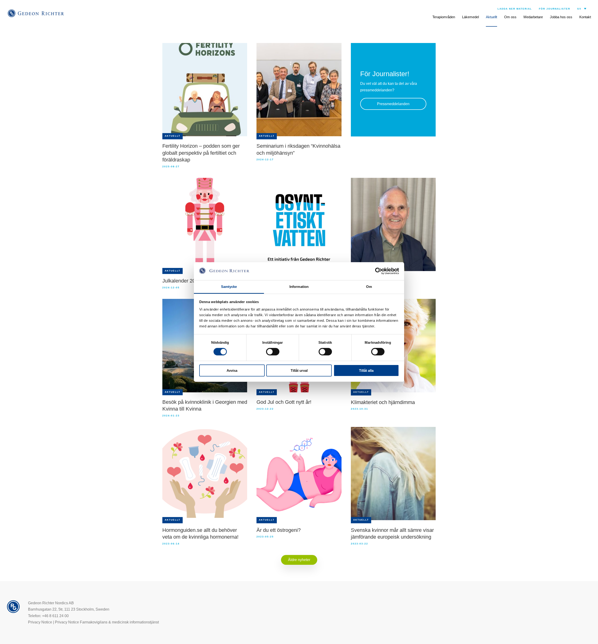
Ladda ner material (515, 8)
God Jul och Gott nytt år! (283, 402)
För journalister (554, 8)
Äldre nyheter (299, 560)
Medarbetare (533, 17)
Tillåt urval (299, 370)
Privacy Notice (40, 622)
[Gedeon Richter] (36, 13)
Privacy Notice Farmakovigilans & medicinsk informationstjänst (107, 622)
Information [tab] (299, 287)
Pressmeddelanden (393, 104)
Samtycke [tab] (229, 287)
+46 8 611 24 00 (55, 616)
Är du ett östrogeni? (278, 530)
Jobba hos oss (561, 17)
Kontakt (585, 17)
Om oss (510, 17)
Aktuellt (491, 17)
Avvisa (232, 370)
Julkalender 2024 (181, 281)
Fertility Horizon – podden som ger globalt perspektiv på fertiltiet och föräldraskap (201, 152)
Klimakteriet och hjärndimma (383, 402)
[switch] (272, 351)
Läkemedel (470, 17)
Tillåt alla (366, 370)
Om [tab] (369, 287)
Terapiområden (443, 17)
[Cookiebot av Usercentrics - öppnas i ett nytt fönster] (378, 271)
